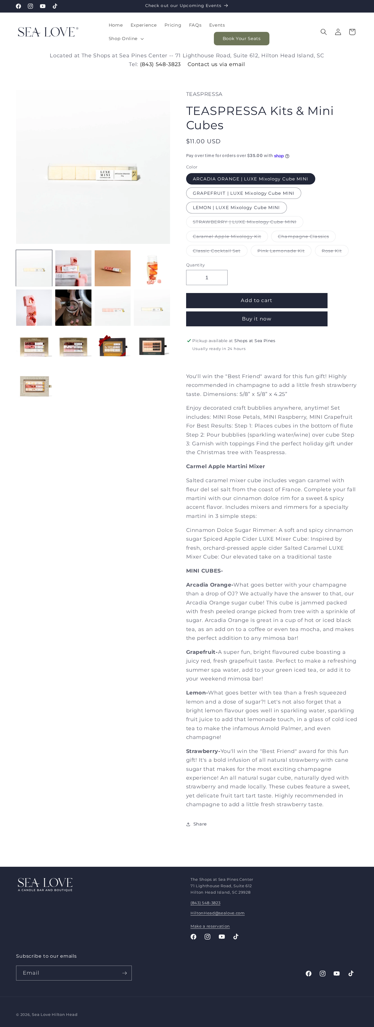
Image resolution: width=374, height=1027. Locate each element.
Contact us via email (216, 64)
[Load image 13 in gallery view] (34, 386)
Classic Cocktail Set (220, 252)
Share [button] (200, 824)
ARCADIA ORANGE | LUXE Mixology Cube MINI (251, 179)
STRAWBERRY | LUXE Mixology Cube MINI (248, 223)
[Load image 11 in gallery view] (113, 347)
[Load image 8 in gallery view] (152, 307)
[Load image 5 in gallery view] (34, 307)
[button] (125, 38)
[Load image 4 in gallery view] (152, 268)
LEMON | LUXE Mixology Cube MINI (236, 208)
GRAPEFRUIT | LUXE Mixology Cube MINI (244, 193)
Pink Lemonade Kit (284, 252)
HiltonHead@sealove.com (218, 913)
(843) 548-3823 (160, 64)
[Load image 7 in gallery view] (113, 307)
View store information (219, 358)
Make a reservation (210, 926)
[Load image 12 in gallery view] (152, 347)
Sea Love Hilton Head (54, 1014)
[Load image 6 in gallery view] (73, 307)
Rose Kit (335, 252)
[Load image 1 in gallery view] (34, 268)
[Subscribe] (124, 973)
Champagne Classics (307, 237)
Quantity (195, 265)
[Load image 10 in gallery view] (73, 347)
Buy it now (256, 319)
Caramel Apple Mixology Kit (230, 237)
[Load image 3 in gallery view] (113, 268)
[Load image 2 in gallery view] (73, 268)
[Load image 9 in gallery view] (34, 347)
